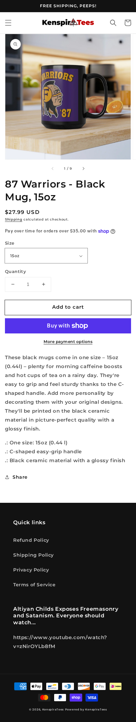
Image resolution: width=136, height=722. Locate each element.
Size (10, 243)
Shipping (13, 219)
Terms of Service (34, 585)
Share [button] (20, 477)
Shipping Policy (33, 555)
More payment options (68, 341)
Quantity (15, 271)
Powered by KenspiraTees (86, 709)
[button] (8, 23)
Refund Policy (31, 540)
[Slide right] (83, 168)
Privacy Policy (31, 570)
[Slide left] (53, 168)
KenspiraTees (53, 709)
